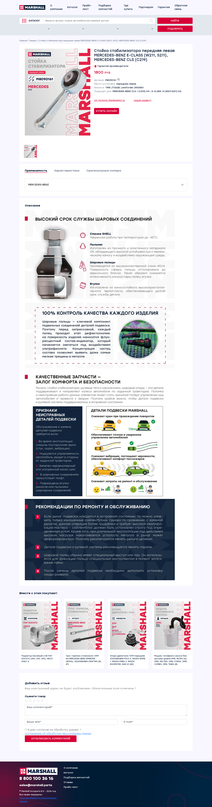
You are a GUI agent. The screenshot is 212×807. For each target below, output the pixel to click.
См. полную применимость (109, 100)
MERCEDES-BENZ (38, 184)
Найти (175, 20)
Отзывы (68, 782)
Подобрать (175, 28)
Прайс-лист (87, 7)
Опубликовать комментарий (50, 738)
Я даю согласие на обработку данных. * (54, 729)
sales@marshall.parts (35, 785)
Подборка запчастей (105, 7)
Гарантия (164, 7)
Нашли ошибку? (143, 100)
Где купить (128, 7)
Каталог (72, 7)
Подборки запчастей (76, 778)
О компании (56, 7)
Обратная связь (180, 7)
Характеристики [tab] (66, 170)
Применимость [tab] (36, 170)
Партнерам (146, 7)
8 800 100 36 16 (36, 778)
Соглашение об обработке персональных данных (58, 733)
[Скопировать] (118, 79)
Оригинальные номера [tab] (103, 170)
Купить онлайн (106, 111)
